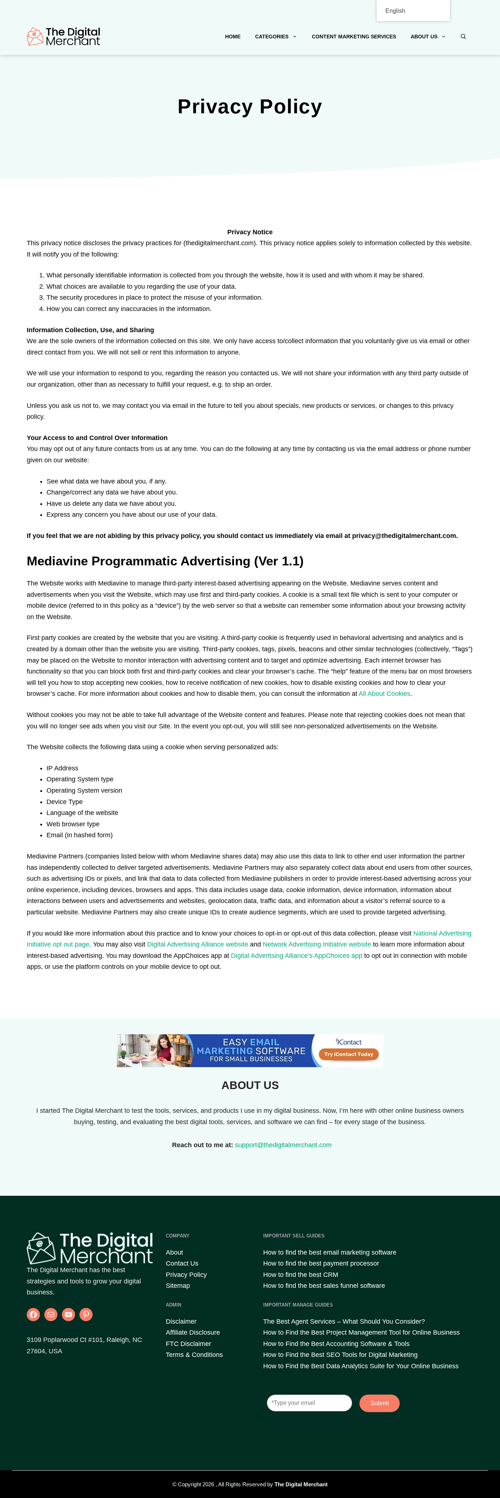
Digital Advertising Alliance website (197, 944)
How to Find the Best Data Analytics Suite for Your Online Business (361, 1366)
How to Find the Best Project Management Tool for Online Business (361, 1332)
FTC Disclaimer (188, 1343)
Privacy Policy (186, 1274)
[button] (463, 37)
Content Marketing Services (354, 36)
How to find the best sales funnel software (324, 1285)
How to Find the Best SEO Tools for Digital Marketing (340, 1354)
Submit (379, 1403)
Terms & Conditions (194, 1354)
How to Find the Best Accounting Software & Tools (336, 1343)
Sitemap (178, 1285)
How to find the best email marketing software (329, 1252)
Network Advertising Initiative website (317, 944)
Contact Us (182, 1263)
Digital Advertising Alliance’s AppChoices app (296, 955)
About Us (424, 36)
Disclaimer (181, 1321)
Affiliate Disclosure (193, 1332)
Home (232, 36)
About (174, 1252)
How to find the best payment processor (321, 1263)
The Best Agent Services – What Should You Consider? (344, 1321)
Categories (271, 36)
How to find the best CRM (300, 1274)
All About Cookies (384, 693)
